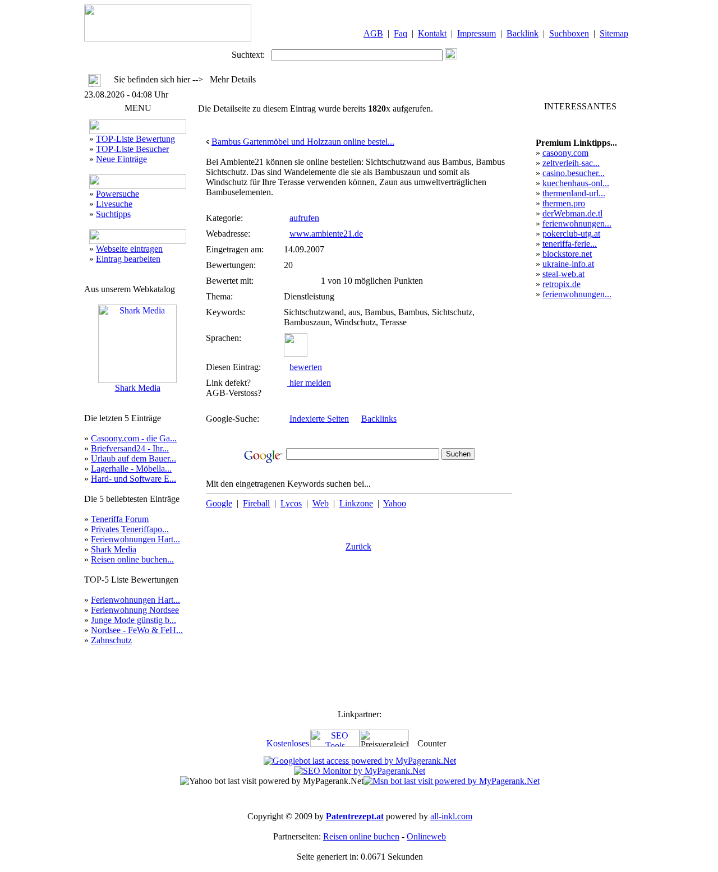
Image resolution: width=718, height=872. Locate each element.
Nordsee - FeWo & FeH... (137, 630)
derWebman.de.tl (572, 213)
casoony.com (565, 153)
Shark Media (137, 388)
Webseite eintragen (129, 248)
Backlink (522, 33)
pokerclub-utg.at (571, 233)
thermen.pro (563, 203)
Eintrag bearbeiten (128, 259)
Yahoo (394, 503)
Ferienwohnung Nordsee (135, 610)
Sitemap (614, 33)
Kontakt (432, 33)
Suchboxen (569, 33)
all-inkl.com (451, 816)
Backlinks (379, 418)
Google (219, 503)
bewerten (305, 367)
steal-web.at (563, 274)
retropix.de (561, 284)
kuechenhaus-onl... (575, 183)
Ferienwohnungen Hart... (135, 539)
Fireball (256, 503)
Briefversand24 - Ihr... (130, 448)
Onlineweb (426, 836)
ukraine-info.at (568, 264)
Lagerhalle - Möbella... (131, 468)
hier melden (309, 382)
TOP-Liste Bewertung (135, 139)
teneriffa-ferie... (569, 243)
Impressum (476, 33)
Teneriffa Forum (120, 519)
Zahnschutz (111, 640)
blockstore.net (567, 254)
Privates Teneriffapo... (130, 529)
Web (320, 503)
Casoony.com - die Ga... (134, 438)
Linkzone (356, 503)
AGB (373, 33)
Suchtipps (113, 214)
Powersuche (117, 194)
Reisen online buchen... (132, 559)
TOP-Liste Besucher (132, 149)
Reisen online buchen (361, 836)
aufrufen (304, 218)
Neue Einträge (121, 159)
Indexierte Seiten (319, 418)
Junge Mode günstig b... (133, 620)
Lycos (291, 503)
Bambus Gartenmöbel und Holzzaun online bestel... (302, 141)
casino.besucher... (573, 173)
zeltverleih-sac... (571, 163)
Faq (400, 33)
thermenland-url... (573, 193)
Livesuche (114, 204)
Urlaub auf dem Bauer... (133, 458)
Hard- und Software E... (133, 478)
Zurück (358, 546)
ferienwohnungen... (576, 223)
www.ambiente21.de (326, 233)
